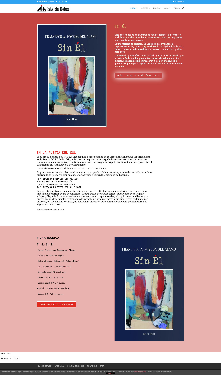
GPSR (102, 366)
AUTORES (144, 8)
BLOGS (166, 8)
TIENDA (177, 8)
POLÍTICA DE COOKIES (75, 366)
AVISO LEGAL (59, 366)
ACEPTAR (110, 373)
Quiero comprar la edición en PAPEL (138, 75)
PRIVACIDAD (92, 366)
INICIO (132, 8)
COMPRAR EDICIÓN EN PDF (56, 304)
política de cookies (140, 372)
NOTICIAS (156, 8)
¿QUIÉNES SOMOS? (44, 366)
